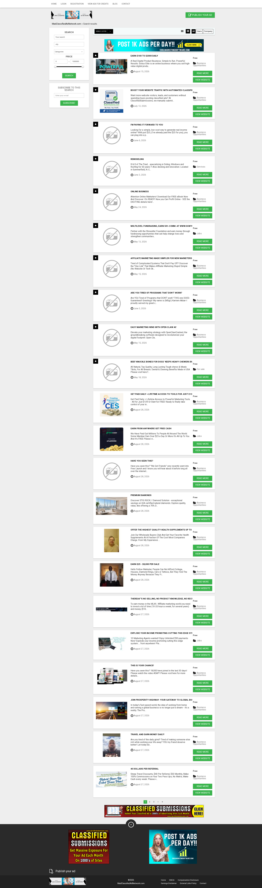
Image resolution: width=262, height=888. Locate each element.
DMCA (171, 880)
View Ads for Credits (98, 4)
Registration (77, 4)
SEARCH (69, 75)
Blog (115, 4)
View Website (202, 79)
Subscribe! (69, 103)
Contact (126, 4)
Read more (203, 73)
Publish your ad (202, 15)
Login (63, 4)
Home (54, 4)
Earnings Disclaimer (169, 883)
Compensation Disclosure (188, 880)
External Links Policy (188, 883)
